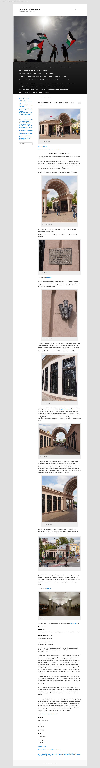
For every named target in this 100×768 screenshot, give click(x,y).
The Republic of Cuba (23, 86)
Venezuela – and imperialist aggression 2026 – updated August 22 (54, 89)
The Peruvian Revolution (70, 83)
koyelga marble (73, 753)
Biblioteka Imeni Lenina (66, 409)
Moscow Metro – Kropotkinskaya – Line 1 (56, 102)
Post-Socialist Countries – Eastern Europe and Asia (49, 79)
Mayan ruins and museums (43, 70)
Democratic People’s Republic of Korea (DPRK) (29, 67)
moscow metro (51, 754)
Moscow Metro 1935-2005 (49, 714)
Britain (77, 64)
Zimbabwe (47, 92)
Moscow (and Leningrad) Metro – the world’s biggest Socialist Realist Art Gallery (36, 73)
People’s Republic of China (60, 76)
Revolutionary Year (66, 79)
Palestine (50, 76)
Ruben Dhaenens (23, 125)
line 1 (46, 754)
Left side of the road (29, 9)
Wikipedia (48, 588)
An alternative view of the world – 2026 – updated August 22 (54, 64)
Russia (50, 753)
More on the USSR (42, 146)
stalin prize (78, 754)
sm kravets (72, 754)
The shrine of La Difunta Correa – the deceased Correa (26, 130)
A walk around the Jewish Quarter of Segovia (25, 138)
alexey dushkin (59, 753)
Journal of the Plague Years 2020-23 (27, 70)
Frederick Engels (74, 623)
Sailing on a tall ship (23, 83)
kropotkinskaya (41, 754)
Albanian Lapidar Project (34, 64)
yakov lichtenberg (42, 755)
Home (20, 64)
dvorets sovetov (66, 753)
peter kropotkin (67, 754)
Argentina (71, 64)
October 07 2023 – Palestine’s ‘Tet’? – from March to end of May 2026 (25, 109)
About (25, 64)
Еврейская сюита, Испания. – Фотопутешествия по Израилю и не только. (25, 135)
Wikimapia (48, 277)
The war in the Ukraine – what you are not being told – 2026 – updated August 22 (48, 86)
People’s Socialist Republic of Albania (27, 79)
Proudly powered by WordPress (50, 763)
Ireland (69, 67)
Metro (43, 753)
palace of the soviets (59, 754)
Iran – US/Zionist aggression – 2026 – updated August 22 (54, 67)
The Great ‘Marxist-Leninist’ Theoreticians (54, 83)
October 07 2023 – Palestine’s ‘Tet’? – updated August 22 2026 (32, 76)
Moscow (47, 753)
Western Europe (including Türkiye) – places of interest (31, 92)
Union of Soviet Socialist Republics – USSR (28, 89)
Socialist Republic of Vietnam (36, 83)
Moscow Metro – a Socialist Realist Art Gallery (49, 150)
